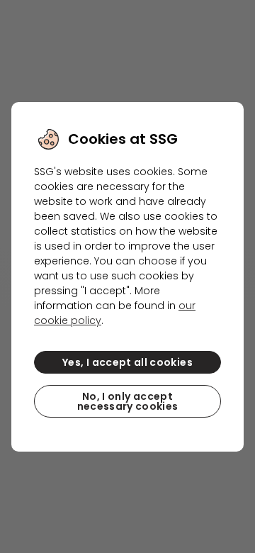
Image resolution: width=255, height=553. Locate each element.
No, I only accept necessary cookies (127, 401)
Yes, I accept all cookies (127, 362)
